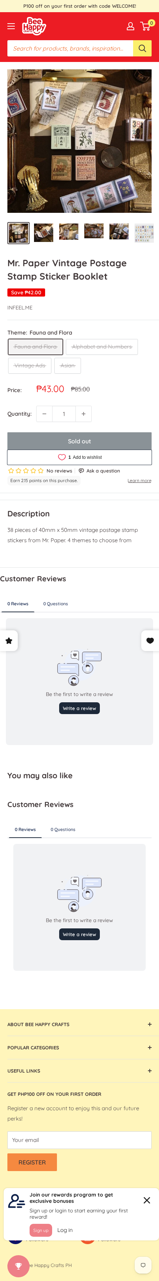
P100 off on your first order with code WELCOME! (79, 6)
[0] (145, 26)
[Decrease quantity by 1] (44, 414)
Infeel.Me (20, 307)
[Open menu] (11, 26)
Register (32, 1162)
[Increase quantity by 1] (83, 414)
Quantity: (19, 413)
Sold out (79, 441)
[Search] (142, 48)
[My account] (130, 26)
